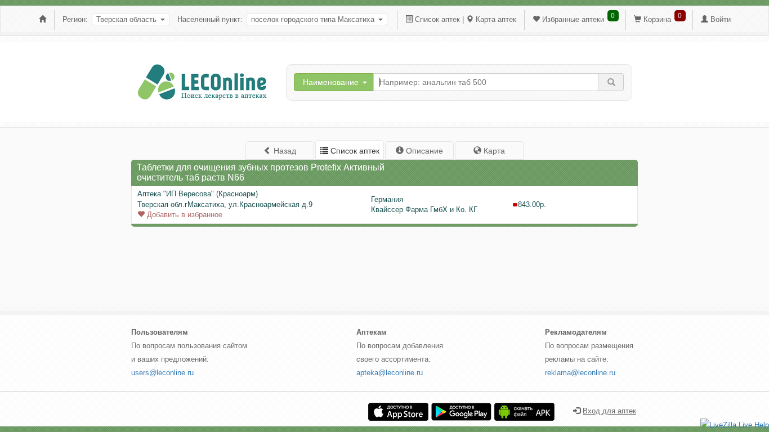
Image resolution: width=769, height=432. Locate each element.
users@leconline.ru (162, 372)
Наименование (331, 82)
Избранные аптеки (573, 19)
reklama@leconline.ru (580, 372)
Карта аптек (496, 19)
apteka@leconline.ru (389, 372)
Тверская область (126, 19)
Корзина (657, 19)
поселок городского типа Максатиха (312, 19)
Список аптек (437, 19)
